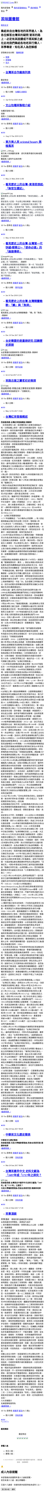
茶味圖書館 (10, 19)
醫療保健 (20, 53)
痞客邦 (15, 87)
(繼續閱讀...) (6, 83)
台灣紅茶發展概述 (17, 416)
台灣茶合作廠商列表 (18, 72)
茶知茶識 (19, 1158)
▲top (3, 96)
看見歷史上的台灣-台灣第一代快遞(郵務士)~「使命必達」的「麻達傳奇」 (24, 247)
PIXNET (11, 1460)
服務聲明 (25, 1462)
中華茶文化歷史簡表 (18, 1134)
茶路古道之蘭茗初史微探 (21, 380)
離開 (13, 1489)
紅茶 (17, 1121)
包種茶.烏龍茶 (21, 92)
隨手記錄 (19, 287)
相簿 (7, 57)
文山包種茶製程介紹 (18, 105)
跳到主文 (4, 25)
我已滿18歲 (5, 1489)
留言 (20, 87)
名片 (7, 63)
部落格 (8, 60)
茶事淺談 (11, 1213)
